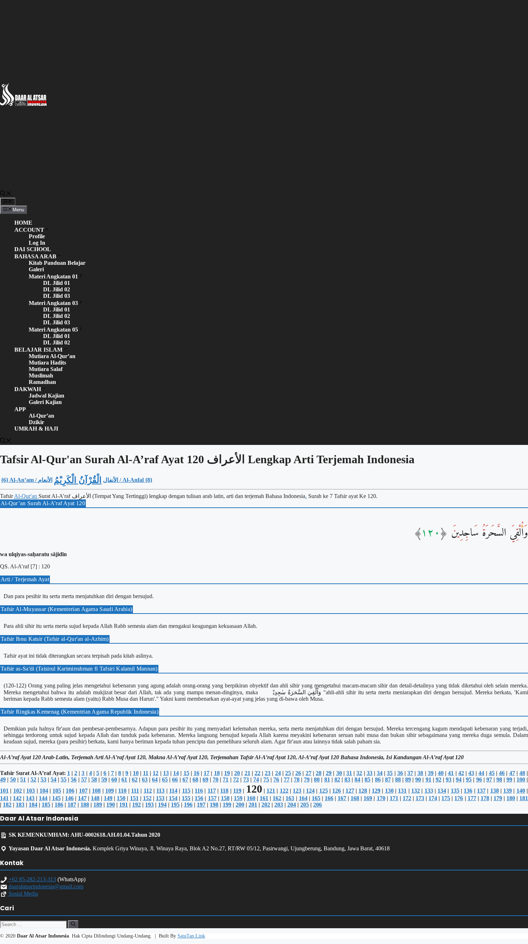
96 (479, 779)
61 (124, 779)
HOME (23, 223)
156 (199, 798)
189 (97, 805)
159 (238, 798)
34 (380, 773)
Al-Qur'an (26, 496)
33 (369, 773)
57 (84, 779)
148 (95, 798)
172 (407, 798)
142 (17, 798)
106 (70, 791)
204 (291, 805)
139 (507, 791)
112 (148, 791)
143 (30, 798)
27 (308, 773)
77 (287, 779)
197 (201, 805)
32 (359, 773)
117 (212, 791)
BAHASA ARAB (35, 256)
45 (492, 773)
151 (134, 798)
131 (402, 791)
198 (214, 805)
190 (110, 805)
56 (74, 779)
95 (469, 779)
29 (329, 773)
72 (236, 779)
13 (166, 773)
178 (485, 798)
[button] (5, 194)
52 (33, 779)
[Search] (73, 924)
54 (53, 779)
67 (185, 779)
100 (521, 779)
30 (339, 773)
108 (96, 791)
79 (307, 779)
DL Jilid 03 (56, 296)
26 (298, 773)
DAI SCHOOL (32, 249)
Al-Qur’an (41, 416)
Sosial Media (22, 894)
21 (247, 773)
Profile (37, 236)
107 (83, 791)
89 (408, 779)
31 (349, 773)
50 (13, 779)
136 (468, 791)
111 (135, 791)
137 (481, 791)
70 (215, 779)
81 (327, 779)
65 (165, 779)
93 (448, 779)
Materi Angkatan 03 (53, 303)
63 (145, 779)
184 (33, 805)
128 (362, 791)
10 (136, 773)
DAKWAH (27, 389)
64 (155, 779)
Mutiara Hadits (47, 363)
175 (445, 798)
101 (4, 791)
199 (227, 805)
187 (72, 805)
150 (121, 798)
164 (303, 798)
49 (3, 779)
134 (441, 791)
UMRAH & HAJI (36, 429)
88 (398, 779)
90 (418, 779)
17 (206, 773)
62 (135, 779)
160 (251, 798)
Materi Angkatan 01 (53, 276)
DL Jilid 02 (56, 289)
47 (512, 773)
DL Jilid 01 (56, 283)
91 (428, 779)
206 (317, 805)
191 (123, 805)
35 (390, 773)
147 (82, 798)
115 (186, 791)
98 (499, 779)
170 (381, 798)
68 (195, 779)
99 (509, 779)
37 (410, 773)
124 (310, 791)
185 (46, 805)
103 (30, 791)
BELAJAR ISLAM (38, 350)
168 (355, 798)
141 (4, 798)
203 (278, 805)
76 (276, 779)
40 (441, 773)
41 (451, 773)
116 (199, 791)
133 (429, 791)
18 (217, 773)
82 (337, 779)
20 (237, 773)
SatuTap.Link (191, 936)
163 (290, 798)
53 (43, 779)
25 (288, 773)
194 (162, 805)
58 (94, 779)
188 (84, 805)
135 (455, 791)
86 (378, 779)
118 (224, 791)
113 (160, 791)
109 (109, 791)
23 (267, 773)
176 (458, 798)
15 (186, 773)
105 (56, 791)
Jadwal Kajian (46, 396)
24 (278, 773)
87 (388, 779)
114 (173, 791)
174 (433, 798)
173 (420, 798)
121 (271, 791)
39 (431, 773)
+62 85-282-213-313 (31, 879)
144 (43, 798)
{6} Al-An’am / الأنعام (26, 480)
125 (323, 791)
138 (494, 791)
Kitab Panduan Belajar (57, 263)
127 (350, 791)
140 (521, 791)
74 (256, 779)
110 (122, 791)
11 (145, 773)
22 (257, 773)
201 (253, 805)
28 (318, 773)
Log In (37, 243)
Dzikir (36, 422)
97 (489, 779)
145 (56, 798)
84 (357, 779)
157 (212, 798)
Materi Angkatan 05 (53, 330)
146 (69, 798)
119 (237, 791)
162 (277, 798)
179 (498, 798)
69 (205, 779)
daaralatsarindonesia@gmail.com (45, 886)
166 (329, 798)
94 (459, 779)
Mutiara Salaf (45, 369)
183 (20, 805)
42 (461, 773)
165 (316, 798)
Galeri (36, 269)
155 (186, 798)
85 (367, 779)
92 (438, 779)
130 (389, 791)
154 (173, 798)
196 (188, 805)
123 (297, 791)
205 (304, 805)
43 (471, 773)
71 (225, 779)
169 (367, 798)
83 (347, 779)
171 (394, 798)
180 (510, 798)
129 (376, 791)
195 (175, 805)
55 (63, 779)
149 (108, 798)
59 (104, 779)
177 (472, 798)
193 (149, 805)
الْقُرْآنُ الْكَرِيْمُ (78, 480)
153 (160, 798)
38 (420, 773)
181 (523, 798)
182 (7, 805)
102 (17, 791)
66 (175, 779)
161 (264, 798)
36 (400, 773)
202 (265, 805)
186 (59, 805)
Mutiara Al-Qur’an (52, 356)
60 (114, 779)
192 (136, 805)
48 (522, 773)
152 (147, 798)
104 (44, 791)
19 (227, 773)
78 (297, 779)
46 (502, 773)
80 (317, 779)
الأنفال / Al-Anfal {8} (127, 480)
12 (155, 773)
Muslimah (41, 375)
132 (415, 791)
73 (246, 779)
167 (342, 798)
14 (176, 773)
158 (225, 798)
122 (284, 791)
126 (336, 791)
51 (23, 779)
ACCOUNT (29, 230)
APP (20, 409)
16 (196, 773)
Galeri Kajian (45, 402)
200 (240, 805)
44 (481, 773)
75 (266, 779)
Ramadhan (42, 382)
